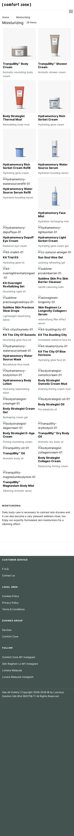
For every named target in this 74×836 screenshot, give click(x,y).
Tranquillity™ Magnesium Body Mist (18, 483)
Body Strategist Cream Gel (19, 410)
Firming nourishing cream (17, 441)
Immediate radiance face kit (54, 339)
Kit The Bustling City (52, 334)
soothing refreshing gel (51, 262)
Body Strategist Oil (51, 404)
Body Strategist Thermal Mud (14, 117)
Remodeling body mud (16, 124)
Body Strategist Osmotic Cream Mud (52, 381)
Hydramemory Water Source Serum (53, 166)
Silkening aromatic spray (17, 490)
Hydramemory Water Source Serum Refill (18, 190)
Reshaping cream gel (15, 417)
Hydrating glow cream (51, 124)
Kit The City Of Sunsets (19, 334)
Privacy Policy (10, 602)
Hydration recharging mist (53, 221)
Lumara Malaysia (12, 670)
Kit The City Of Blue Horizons (52, 353)
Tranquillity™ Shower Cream (52, 65)
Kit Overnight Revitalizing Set (13, 284)
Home (5, 17)
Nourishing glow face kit (17, 339)
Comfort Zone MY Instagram (18, 657)
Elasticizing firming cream (53, 466)
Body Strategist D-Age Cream (19, 434)
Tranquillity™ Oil (14, 453)
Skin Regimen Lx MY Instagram (20, 663)
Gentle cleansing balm (51, 286)
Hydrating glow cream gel (53, 245)
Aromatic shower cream (52, 72)
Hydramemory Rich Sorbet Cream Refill (16, 166)
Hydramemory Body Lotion (17, 381)
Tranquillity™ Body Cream (15, 65)
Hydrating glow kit (13, 262)
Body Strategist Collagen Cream (49, 459)
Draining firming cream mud (54, 388)
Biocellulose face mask (16, 364)
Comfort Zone (10, 636)
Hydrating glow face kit (52, 359)
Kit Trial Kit (10, 257)
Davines (6, 630)
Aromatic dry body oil (50, 441)
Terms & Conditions (13, 609)
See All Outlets (10, 692)
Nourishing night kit (14, 291)
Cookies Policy (10, 596)
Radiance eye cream (15, 245)
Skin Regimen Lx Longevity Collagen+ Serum (52, 311)
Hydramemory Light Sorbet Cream (52, 239)
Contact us (8, 575)
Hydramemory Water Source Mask (18, 357)
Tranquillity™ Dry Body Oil (53, 434)
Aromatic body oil (13, 458)
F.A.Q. (5, 568)
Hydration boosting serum (53, 172)
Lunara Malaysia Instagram (18, 676)
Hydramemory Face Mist (52, 214)
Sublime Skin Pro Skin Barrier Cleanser (53, 280)
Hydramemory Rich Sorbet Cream (51, 117)
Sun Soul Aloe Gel (50, 257)
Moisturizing (23, 17)
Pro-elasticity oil (47, 409)
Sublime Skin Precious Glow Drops (18, 309)
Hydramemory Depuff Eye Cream (18, 239)
